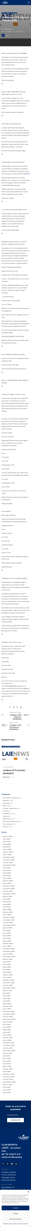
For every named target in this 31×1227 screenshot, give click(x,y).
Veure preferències (15, 1219)
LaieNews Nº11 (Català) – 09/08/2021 (14, 772)
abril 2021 (6, 1001)
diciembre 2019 (8, 1043)
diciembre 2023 (8, 917)
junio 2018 (7, 1090)
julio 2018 (6, 1087)
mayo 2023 (7, 935)
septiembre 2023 (9, 925)
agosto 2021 (7, 990)
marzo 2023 (7, 941)
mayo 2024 (7, 904)
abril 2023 (6, 938)
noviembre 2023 (9, 920)
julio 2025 (6, 867)
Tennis (7, 826)
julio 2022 (6, 962)
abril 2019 (6, 1063)
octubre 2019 (8, 1048)
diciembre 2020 (8, 1011)
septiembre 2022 (9, 956)
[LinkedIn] (16, 1164)
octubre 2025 (8, 862)
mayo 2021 (7, 998)
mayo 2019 (7, 1061)
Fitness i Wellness (11, 808)
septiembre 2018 (9, 1082)
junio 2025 (7, 870)
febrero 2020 (8, 1037)
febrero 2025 (8, 881)
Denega (15, 1213)
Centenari (8, 803)
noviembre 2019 (9, 1045)
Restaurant (9, 819)
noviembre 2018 (9, 1077)
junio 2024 (7, 901)
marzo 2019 (7, 1066)
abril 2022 (6, 969)
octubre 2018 (8, 1079)
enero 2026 (7, 854)
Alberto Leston (14, 31)
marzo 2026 (7, 849)
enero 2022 (7, 977)
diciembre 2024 (8, 886)
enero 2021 (7, 1009)
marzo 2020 (7, 1035)
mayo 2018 (7, 1092)
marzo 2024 (7, 909)
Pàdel (6, 816)
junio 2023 (7, 933)
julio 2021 (6, 993)
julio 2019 (6, 1056)
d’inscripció (8, 503)
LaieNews (7, 29)
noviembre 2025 (9, 860)
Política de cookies (7, 1223)
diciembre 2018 (8, 1074)
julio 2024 (6, 899)
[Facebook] (7, 1164)
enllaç (23, 151)
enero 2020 (7, 1040)
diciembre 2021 (8, 980)
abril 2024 (7, 907)
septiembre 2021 (9, 988)
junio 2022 (7, 964)
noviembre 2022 (9, 951)
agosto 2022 (7, 959)
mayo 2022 (7, 967)
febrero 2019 (7, 1069)
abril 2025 (6, 875)
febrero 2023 (8, 943)
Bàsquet (8, 800)
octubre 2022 (8, 954)
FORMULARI (26, 174)
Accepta (15, 1208)
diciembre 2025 (8, 857)
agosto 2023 (7, 928)
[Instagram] (3, 1164)
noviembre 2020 (9, 1014)
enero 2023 (7, 946)
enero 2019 (7, 1071)
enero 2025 (7, 883)
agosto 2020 (7, 1022)
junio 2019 (7, 1058)
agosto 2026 (7, 836)
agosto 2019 (7, 1053)
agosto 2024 (7, 896)
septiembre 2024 (9, 894)
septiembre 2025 (9, 865)
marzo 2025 (7, 878)
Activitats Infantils (12, 798)
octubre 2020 (8, 1016)
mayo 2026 (7, 844)
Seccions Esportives (12, 821)
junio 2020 (7, 1027)
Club (6, 806)
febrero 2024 (8, 912)
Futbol (7, 811)
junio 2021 (7, 996)
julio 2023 (6, 930)
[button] (28, 1192)
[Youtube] (12, 1164)
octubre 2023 (8, 922)
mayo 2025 (7, 873)
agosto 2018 (7, 1084)
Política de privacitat (18, 1223)
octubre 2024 (8, 891)
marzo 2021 (7, 1003)
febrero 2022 (8, 975)
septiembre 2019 (9, 1050)
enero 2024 (7, 915)
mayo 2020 (7, 1029)
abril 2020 (6, 1032)
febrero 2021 (7, 1006)
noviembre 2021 (9, 982)
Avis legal (25, 1223)
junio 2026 (7, 841)
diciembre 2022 (8, 948)
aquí (11, 76)
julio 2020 (6, 1024)
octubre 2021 (8, 985)
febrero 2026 (8, 852)
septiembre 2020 (9, 1019)
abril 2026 (6, 847)
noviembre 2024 (9, 888)
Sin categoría (9, 824)
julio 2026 (6, 839)
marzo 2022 (7, 972)
